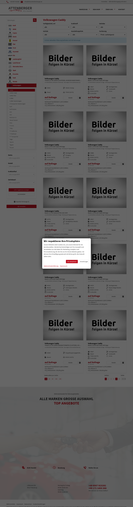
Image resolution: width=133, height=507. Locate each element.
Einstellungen (84, 261)
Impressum (63, 266)
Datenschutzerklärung (51, 266)
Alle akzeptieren (72, 261)
